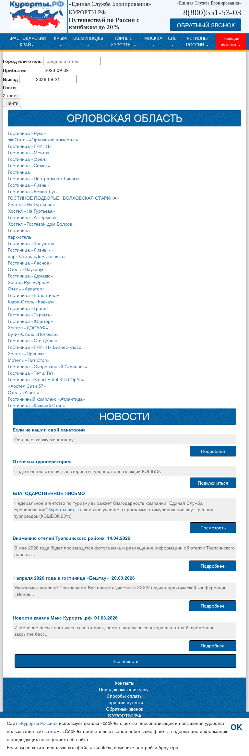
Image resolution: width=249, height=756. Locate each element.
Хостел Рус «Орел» (28, 282)
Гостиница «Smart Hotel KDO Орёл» (46, 379)
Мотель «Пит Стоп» (29, 360)
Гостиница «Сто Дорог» (33, 340)
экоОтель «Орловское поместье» (43, 139)
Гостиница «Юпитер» (30, 321)
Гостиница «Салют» (29, 165)
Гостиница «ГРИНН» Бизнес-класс (44, 347)
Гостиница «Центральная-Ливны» (44, 178)
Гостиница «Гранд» (28, 308)
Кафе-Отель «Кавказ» (31, 301)
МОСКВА (153, 38)
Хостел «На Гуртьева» (31, 204)
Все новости (125, 661)
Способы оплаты (125, 695)
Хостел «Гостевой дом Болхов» (41, 223)
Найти (12, 103)
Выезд (10, 79)
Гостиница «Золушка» (31, 243)
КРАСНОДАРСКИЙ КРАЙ (27, 41)
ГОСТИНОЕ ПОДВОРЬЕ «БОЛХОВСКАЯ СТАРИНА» (63, 198)
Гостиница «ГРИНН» (30, 146)
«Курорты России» (38, 723)
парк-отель (19, 236)
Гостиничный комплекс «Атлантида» (46, 399)
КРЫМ (60, 38)
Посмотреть (213, 527)
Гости (9, 87)
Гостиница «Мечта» (29, 152)
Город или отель (22, 61)
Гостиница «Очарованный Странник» (47, 366)
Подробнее (213, 451)
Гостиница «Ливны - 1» (32, 249)
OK (236, 726)
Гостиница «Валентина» (33, 295)
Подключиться (213, 482)
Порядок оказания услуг (124, 689)
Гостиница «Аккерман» (32, 217)
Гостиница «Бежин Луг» (33, 191)
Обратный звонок (124, 708)
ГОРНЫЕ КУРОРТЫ (122, 41)
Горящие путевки (230, 41)
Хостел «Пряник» (26, 353)
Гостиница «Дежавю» (30, 275)
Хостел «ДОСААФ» (28, 327)
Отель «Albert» (23, 392)
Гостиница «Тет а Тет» (32, 373)
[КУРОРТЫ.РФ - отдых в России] (38, 16)
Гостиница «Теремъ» (30, 314)
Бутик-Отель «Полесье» (33, 334)
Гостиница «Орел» (28, 159)
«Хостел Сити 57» (27, 386)
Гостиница (19, 172)
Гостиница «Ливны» (29, 185)
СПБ (172, 38)
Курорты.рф (61, 509)
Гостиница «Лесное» (30, 262)
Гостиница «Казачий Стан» (36, 405)
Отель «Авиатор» (26, 288)
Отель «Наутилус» (27, 269)
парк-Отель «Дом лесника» (37, 256)
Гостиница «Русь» (27, 133)
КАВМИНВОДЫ (87, 38)
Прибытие (15, 70)
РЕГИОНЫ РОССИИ (197, 41)
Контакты (124, 682)
